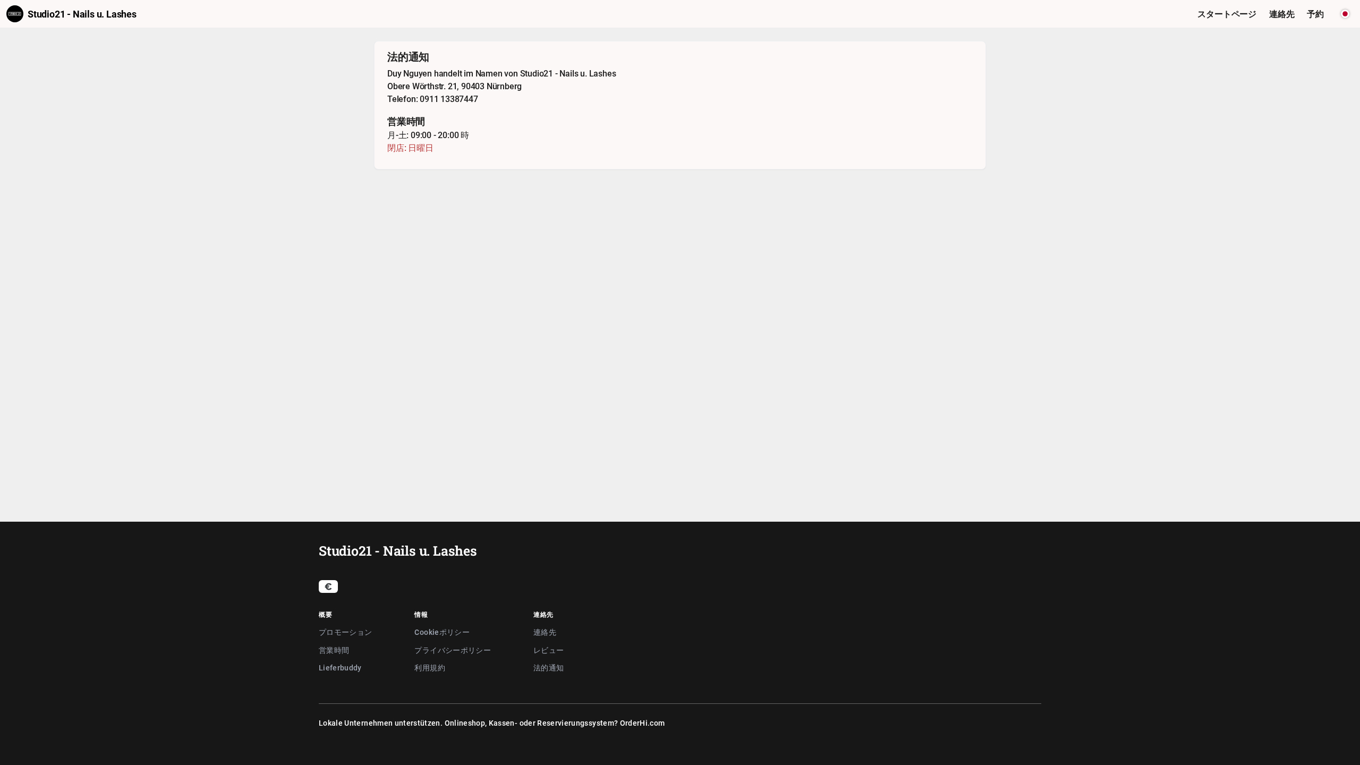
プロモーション (345, 632)
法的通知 (548, 667)
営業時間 (334, 650)
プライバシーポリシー (452, 650)
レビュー (548, 650)
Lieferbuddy (340, 667)
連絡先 (544, 632)
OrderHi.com (642, 723)
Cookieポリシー (442, 632)
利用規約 (429, 667)
